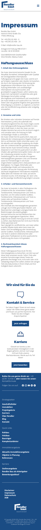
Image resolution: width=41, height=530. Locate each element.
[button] (38, 6)
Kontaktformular (9, 381)
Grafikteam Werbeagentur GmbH (20, 524)
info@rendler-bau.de (22, 521)
